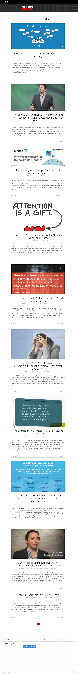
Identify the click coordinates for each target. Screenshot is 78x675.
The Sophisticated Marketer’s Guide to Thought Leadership (38, 432)
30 (13, 258)
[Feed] (11, 2)
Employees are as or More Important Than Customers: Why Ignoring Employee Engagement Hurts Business (38, 365)
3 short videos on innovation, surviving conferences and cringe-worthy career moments (38, 564)
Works (17, 8)
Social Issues (53, 568)
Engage (11, 8)
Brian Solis (27, 8)
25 (13, 391)
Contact (51, 8)
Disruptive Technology (47, 568)
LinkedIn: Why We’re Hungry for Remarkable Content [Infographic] (38, 172)
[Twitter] (3, 2)
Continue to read (58, 79)
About (45, 8)
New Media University (48, 303)
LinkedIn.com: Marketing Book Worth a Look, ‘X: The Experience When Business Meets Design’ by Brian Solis (38, 117)
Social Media (48, 503)
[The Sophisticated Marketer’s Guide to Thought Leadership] (38, 411)
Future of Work (41, 303)
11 (13, 323)
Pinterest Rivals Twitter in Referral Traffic (38, 594)
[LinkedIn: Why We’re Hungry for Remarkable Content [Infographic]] (38, 156)
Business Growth (46, 240)
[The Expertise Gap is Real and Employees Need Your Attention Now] (38, 279)
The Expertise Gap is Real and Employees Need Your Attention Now (38, 299)
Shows (34, 8)
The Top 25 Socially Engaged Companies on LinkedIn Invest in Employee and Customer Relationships (38, 498)
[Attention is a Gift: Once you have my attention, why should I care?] (38, 216)
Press (39, 8)
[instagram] (5, 2)
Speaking (4, 8)
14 (13, 524)
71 (13, 617)
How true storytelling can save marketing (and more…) (38, 55)
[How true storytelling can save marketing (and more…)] (38, 36)
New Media (51, 597)
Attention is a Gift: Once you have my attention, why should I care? (38, 236)
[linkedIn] (9, 2)
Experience (45, 58)
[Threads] (7, 2)
